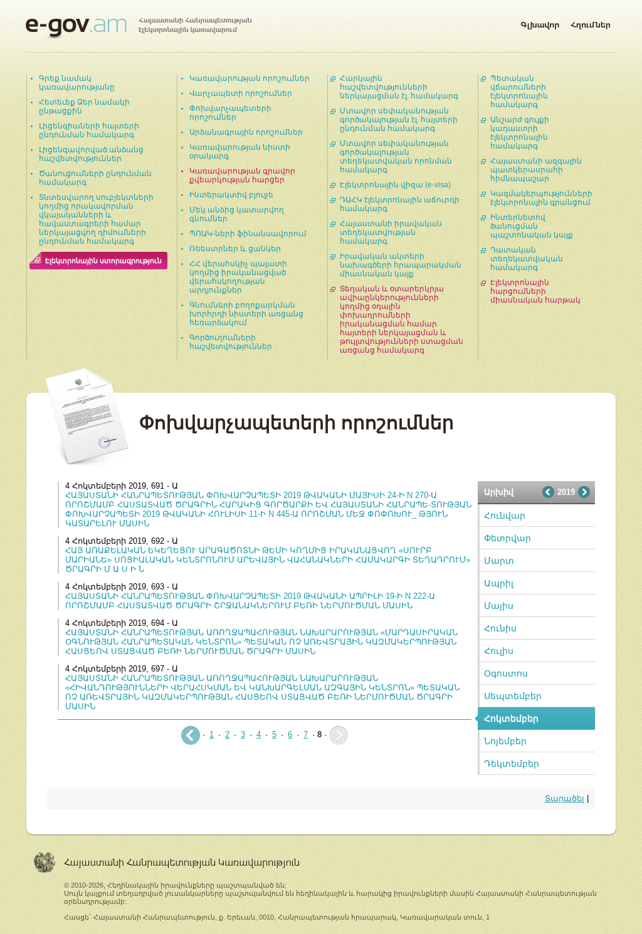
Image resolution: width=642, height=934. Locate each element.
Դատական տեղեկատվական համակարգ (526, 259)
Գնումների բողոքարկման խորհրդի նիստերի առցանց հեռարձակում (246, 314)
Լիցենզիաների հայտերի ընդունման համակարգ (89, 130)
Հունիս (500, 628)
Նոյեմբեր (505, 741)
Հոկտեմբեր (511, 718)
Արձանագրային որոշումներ (246, 132)
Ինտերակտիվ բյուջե (231, 194)
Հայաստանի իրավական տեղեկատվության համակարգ (391, 232)
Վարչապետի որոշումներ (240, 93)
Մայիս (498, 606)
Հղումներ (590, 22)
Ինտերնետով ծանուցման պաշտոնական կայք (531, 226)
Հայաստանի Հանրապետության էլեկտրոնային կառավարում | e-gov (138, 28)
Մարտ (499, 561)
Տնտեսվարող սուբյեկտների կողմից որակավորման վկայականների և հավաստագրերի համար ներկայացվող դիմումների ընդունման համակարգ (96, 219)
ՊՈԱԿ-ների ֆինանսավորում (248, 233)
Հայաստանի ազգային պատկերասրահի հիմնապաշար (536, 170)
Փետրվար (507, 538)
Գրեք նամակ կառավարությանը (77, 82)
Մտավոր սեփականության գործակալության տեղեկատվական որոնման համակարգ (396, 156)
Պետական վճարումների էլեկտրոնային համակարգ (519, 91)
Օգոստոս (506, 673)
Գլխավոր (540, 22)
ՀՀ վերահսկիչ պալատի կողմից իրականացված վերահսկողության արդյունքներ (238, 276)
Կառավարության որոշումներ (249, 78)
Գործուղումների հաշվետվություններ (230, 342)
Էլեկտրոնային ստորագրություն (103, 260)
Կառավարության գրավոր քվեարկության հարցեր (242, 175)
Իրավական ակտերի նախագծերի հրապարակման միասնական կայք (400, 265)
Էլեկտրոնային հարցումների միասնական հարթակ (535, 291)
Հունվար (504, 516)
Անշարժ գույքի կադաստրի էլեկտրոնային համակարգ (519, 132)
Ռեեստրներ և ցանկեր (235, 248)
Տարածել (564, 798)
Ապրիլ (498, 583)
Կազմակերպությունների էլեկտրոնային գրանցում (541, 198)
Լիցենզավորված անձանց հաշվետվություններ (91, 154)
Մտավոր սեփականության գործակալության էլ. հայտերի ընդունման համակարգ (399, 119)
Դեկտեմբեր (511, 764)
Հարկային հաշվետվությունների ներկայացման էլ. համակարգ (399, 87)
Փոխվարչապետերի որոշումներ (230, 113)
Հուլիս (498, 651)
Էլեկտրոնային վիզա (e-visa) (395, 184)
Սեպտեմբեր (513, 696)
